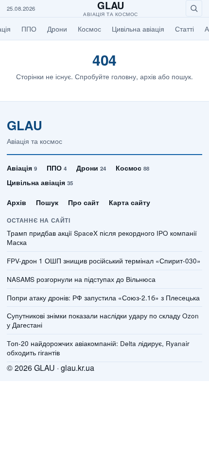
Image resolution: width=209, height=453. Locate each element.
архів (148, 76)
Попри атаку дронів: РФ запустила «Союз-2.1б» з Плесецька (103, 298)
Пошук (47, 202)
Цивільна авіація (138, 29)
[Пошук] (194, 8)
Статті (184, 29)
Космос (89, 29)
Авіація (22, 168)
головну (123, 76)
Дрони (57, 29)
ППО (28, 29)
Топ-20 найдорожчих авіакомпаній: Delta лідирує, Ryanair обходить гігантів (98, 348)
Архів (16, 202)
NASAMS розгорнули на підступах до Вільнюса (81, 279)
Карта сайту (129, 202)
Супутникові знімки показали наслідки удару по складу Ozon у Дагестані (103, 321)
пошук (181, 76)
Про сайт (83, 202)
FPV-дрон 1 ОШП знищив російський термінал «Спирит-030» (104, 261)
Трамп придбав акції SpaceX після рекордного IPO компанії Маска (102, 238)
